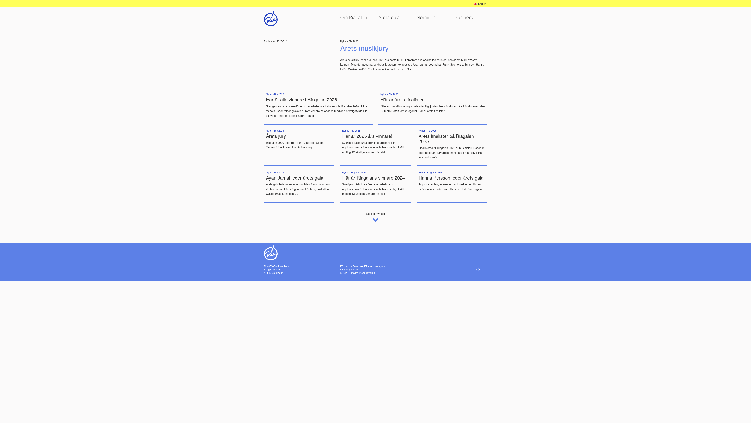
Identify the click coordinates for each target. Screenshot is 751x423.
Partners (464, 17)
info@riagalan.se (349, 269)
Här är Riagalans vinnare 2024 (373, 177)
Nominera (427, 17)
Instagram (380, 266)
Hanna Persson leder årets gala (451, 177)
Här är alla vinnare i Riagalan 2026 (301, 99)
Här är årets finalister (402, 99)
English (482, 3)
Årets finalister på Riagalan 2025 (446, 138)
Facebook (357, 266)
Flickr (367, 266)
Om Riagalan (353, 17)
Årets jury (276, 135)
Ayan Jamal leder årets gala (294, 177)
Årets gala (389, 17)
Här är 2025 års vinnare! (367, 135)
